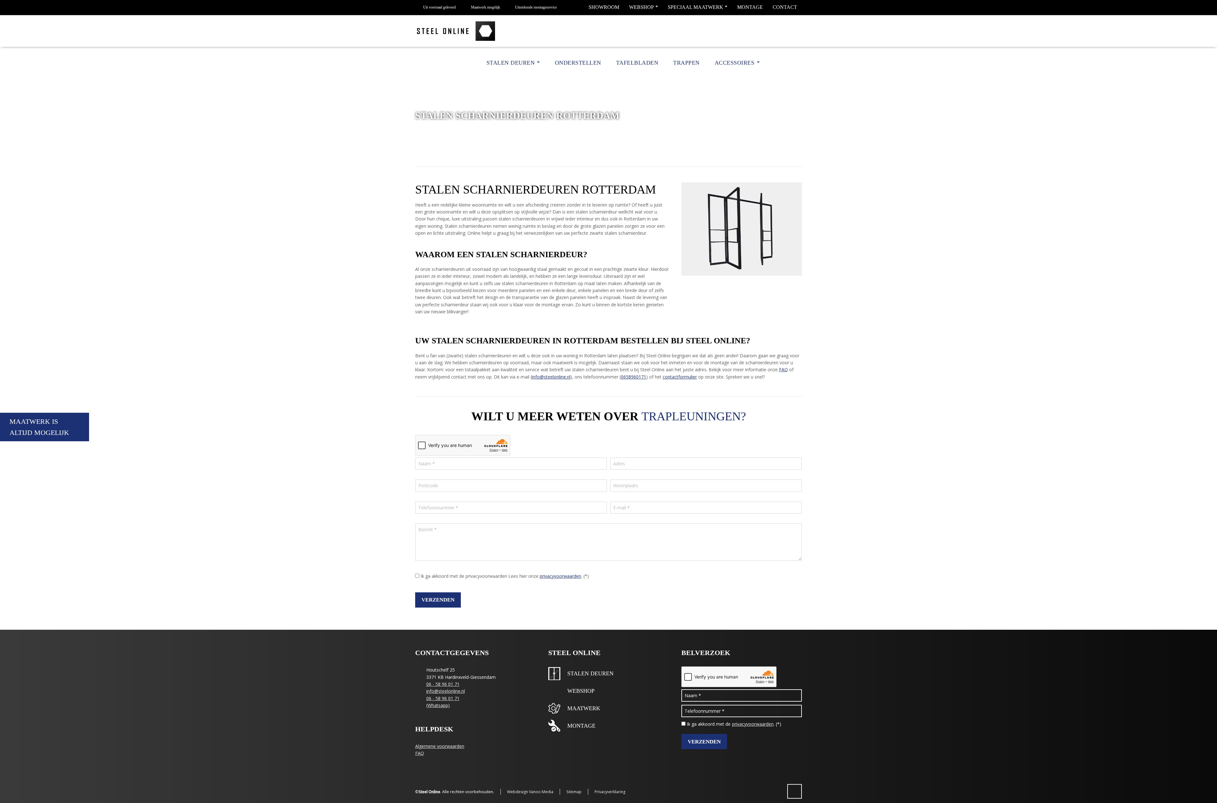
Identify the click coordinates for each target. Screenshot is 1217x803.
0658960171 (633, 377)
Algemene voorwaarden (439, 746)
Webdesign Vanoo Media (530, 791)
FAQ (783, 369)
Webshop (641, 7)
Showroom (604, 7)
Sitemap (574, 791)
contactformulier (680, 377)
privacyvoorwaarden (560, 576)
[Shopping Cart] (788, 63)
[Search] (798, 63)
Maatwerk (583, 708)
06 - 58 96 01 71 (443, 684)
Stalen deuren (590, 673)
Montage (750, 7)
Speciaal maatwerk (695, 7)
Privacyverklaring (610, 791)
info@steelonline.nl (551, 377)
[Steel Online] (457, 31)
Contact (785, 7)
